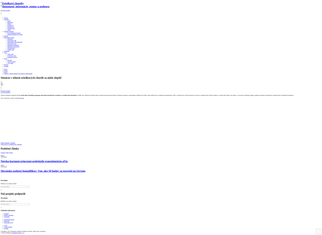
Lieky (5, 52)
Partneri (6, 64)
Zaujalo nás (10, 25)
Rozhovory (10, 22)
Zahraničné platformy (13, 45)
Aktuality (6, 19)
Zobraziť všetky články (7, 152)
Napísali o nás (11, 28)
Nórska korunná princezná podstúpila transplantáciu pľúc (34, 161)
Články (6, 70)
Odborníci (10, 39)
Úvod (5, 69)
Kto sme (9, 60)
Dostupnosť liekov (12, 57)
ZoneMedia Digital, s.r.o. (18, 233)
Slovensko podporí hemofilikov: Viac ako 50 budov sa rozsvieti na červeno (43, 170)
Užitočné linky (11, 48)
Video (9, 30)
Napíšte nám (10, 49)
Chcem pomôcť (11, 61)
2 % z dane (10, 63)
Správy (9, 21)
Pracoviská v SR (11, 40)
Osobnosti (6, 51)
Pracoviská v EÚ (11, 43)
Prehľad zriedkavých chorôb (14, 34)
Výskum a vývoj (11, 55)
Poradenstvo (10, 27)
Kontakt (6, 66)
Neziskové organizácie (13, 46)
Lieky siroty (10, 54)
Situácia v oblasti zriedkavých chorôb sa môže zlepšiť (18, 73)
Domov (6, 18)
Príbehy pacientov (9, 215)
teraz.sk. (22, 98)
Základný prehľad (9, 31)
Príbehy (9, 24)
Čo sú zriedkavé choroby (14, 33)
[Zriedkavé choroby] (161, 5)
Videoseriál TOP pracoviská (14, 42)
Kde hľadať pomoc (9, 37)
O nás (5, 58)
